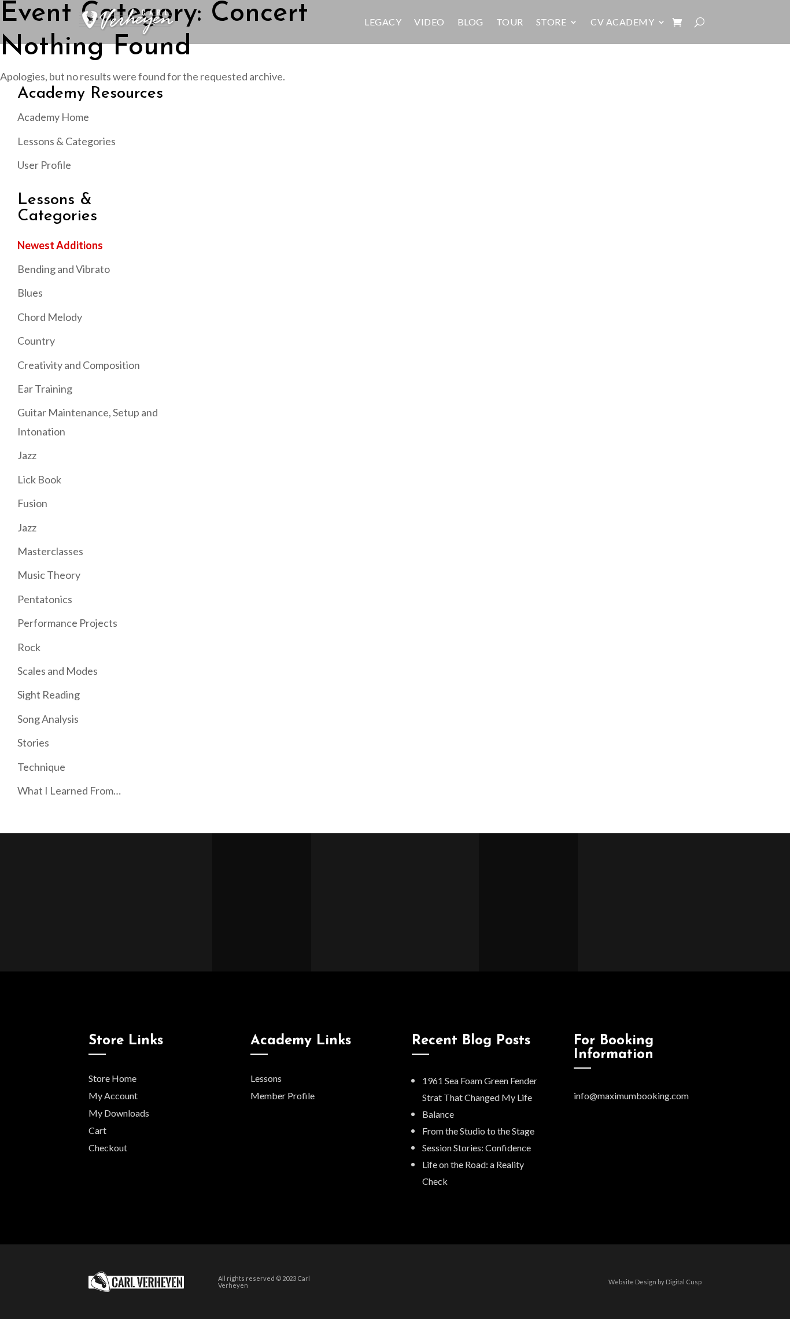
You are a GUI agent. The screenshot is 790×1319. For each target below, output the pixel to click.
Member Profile (282, 1095)
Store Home (112, 1078)
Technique (41, 766)
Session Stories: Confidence (476, 1147)
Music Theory (48, 574)
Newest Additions (60, 245)
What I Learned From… (69, 790)
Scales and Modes (57, 670)
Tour (509, 21)
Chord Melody (49, 317)
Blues (30, 292)
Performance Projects (67, 622)
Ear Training (44, 388)
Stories (33, 742)
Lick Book (39, 479)
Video (429, 21)
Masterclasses (50, 551)
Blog (470, 21)
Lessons (266, 1078)
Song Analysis (48, 718)
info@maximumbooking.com (631, 1095)
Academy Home (53, 116)
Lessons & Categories (66, 141)
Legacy (382, 21)
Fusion (32, 503)
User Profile (44, 164)
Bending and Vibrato (63, 269)
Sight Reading (48, 694)
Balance (438, 1114)
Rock (28, 647)
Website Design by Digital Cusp (655, 1281)
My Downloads (118, 1112)
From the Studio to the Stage (478, 1130)
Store (551, 21)
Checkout (107, 1147)
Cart (97, 1130)
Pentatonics (44, 599)
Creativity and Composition (78, 365)
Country (36, 340)
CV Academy (622, 21)
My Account (113, 1095)
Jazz (26, 455)
